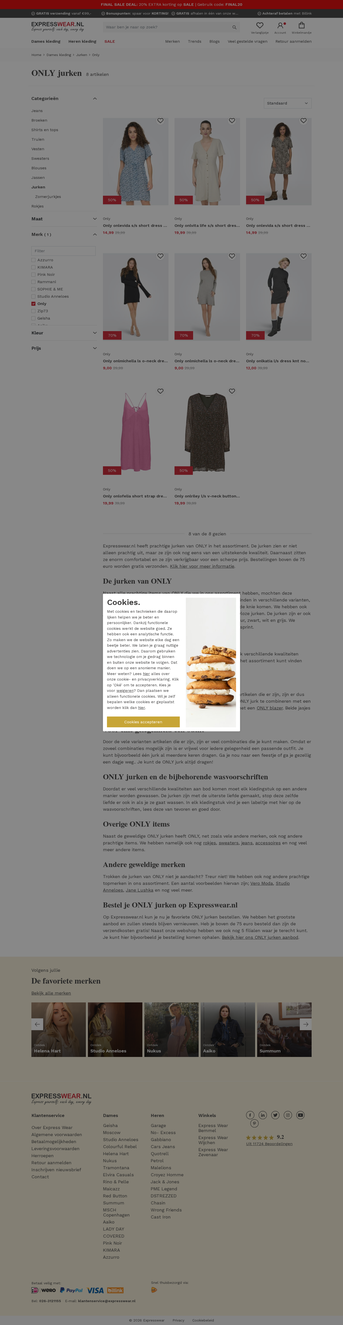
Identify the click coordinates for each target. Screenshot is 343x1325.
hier (146, 674)
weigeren (125, 690)
